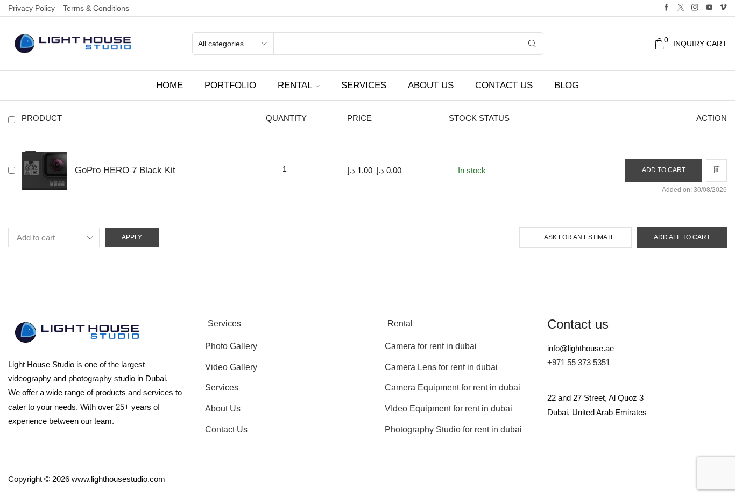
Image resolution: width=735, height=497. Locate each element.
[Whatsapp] (676, 454)
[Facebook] (666, 8)
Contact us (504, 85)
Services (363, 85)
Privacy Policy (31, 8)
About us (431, 85)
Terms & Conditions (96, 8)
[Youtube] (709, 8)
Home (169, 85)
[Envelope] (560, 454)
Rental (295, 85)
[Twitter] (680, 8)
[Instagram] (694, 8)
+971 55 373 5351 (578, 362)
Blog (566, 85)
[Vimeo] (723, 8)
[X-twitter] (589, 454)
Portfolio (230, 85)
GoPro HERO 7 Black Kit (125, 170)
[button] (663, 170)
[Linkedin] (705, 454)
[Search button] (532, 43)
